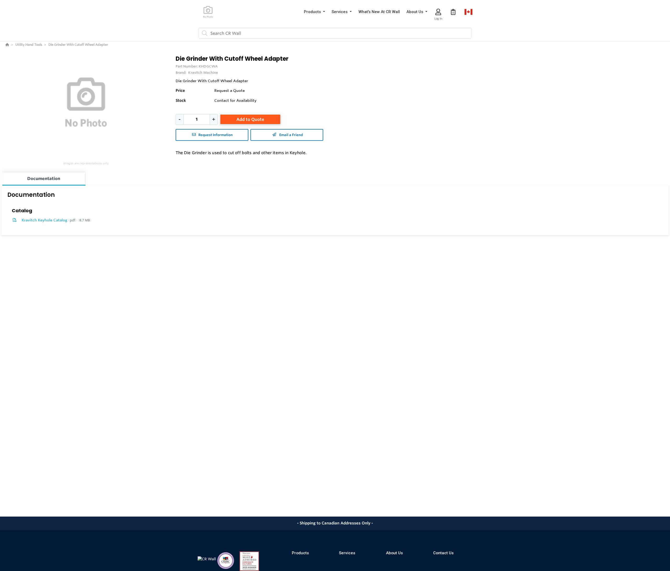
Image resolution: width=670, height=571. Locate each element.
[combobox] (335, 33)
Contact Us (443, 553)
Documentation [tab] (43, 178)
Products (300, 553)
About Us (394, 553)
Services (347, 553)
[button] (314, 12)
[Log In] (438, 11)
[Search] (203, 33)
